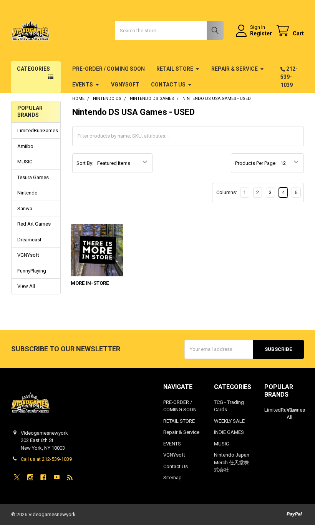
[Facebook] (43, 477)
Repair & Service (234, 69)
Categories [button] (33, 69)
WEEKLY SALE (229, 421)
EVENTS (82, 84)
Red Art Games (34, 224)
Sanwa (24, 208)
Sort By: (84, 163)
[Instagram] (30, 477)
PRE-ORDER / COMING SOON (108, 69)
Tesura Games (33, 177)
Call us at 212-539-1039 (46, 459)
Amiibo (25, 146)
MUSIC (24, 161)
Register (261, 33)
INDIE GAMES (229, 432)
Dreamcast (29, 240)
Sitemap (172, 477)
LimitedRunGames (36, 130)
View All (26, 286)
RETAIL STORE (174, 69)
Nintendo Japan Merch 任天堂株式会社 (231, 462)
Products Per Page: (256, 163)
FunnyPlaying (31, 271)
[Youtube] (56, 477)
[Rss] (69, 477)
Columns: (226, 192)
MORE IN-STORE (90, 283)
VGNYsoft (125, 84)
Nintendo (27, 193)
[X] (16, 477)
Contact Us (168, 84)
